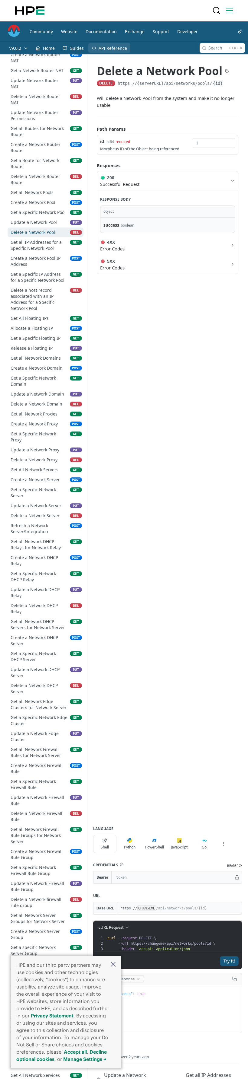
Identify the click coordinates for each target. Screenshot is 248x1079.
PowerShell (154, 847)
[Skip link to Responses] (92, 165)
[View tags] (227, 71)
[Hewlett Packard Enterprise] (29, 11)
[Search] (216, 11)
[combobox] (214, 143)
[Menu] (229, 11)
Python (129, 847)
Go (204, 847)
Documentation (101, 31)
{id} (218, 83)
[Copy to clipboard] (229, 84)
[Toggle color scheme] (240, 31)
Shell (105, 847)
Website (69, 31)
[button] (113, 965)
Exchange (135, 31)
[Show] (236, 877)
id (102, 141)
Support (161, 31)
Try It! (229, 961)
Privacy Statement (52, 1016)
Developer (187, 31)
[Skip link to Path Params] (92, 129)
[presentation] (174, 943)
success (111, 225)
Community (41, 31)
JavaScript (179, 847)
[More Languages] (223, 843)
